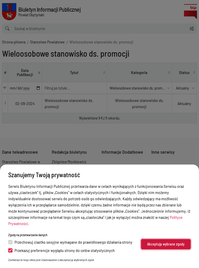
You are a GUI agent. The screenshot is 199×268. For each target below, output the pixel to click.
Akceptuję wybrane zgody (165, 244)
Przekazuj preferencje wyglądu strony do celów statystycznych (65, 250)
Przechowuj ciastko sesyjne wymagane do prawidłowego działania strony (73, 242)
